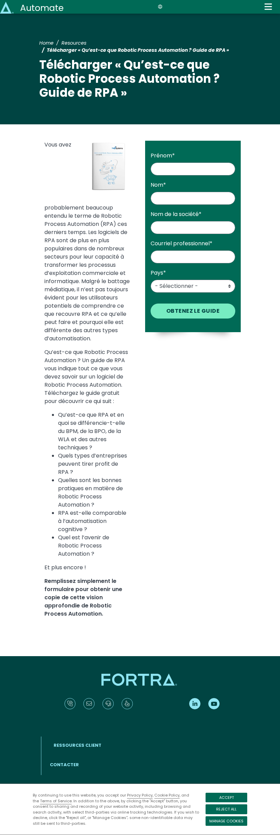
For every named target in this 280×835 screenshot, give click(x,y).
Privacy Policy (140, 795)
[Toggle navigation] (268, 6)
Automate (42, 8)
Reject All (226, 809)
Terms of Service (56, 801)
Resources (73, 43)
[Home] (7, 7)
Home (46, 43)
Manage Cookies (226, 821)
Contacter (64, 764)
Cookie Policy (167, 795)
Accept (226, 797)
